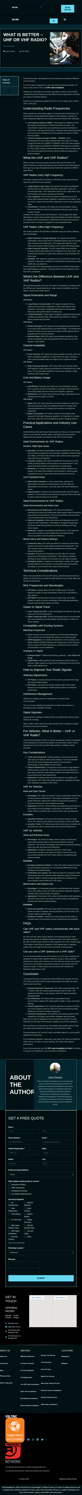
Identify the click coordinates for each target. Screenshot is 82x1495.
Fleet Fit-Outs (46, 1369)
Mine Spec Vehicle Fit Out (50, 1383)
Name (11, 1127)
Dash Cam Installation (28, 1391)
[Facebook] (28, 1439)
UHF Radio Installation (13, 1232)
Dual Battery (16, 1214)
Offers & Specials (6, 1383)
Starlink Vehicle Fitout (29, 1226)
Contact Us (4, 1363)
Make (44, 1149)
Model (10, 1159)
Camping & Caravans (19, 1191)
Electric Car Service (48, 1355)
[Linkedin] (37, 1439)
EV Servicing (16, 1219)
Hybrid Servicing (28, 1221)
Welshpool (65, 1356)
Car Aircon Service (27, 1363)
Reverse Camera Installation (51, 1390)
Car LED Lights (28, 1232)
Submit (41, 1278)
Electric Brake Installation (29, 1405)
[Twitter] (42, 1439)
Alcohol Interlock (28, 1204)
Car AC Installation (27, 1370)
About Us (3, 1356)
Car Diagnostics (26, 1377)
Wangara (65, 1363)
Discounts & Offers (18, 1184)
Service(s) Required (16, 1199)
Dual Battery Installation (29, 1398)
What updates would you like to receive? (23, 1181)
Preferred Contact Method (18, 1170)
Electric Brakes (28, 1215)
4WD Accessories (18, 1187)
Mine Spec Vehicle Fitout (14, 1226)
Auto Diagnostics (12, 1209)
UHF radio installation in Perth (60, 1048)
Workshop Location (16, 1248)
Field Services (46, 1362)
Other (29, 1236)
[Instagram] (33, 1439)
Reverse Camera (13, 1238)
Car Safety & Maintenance (21, 1194)
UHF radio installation (55, 88)
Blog (1, 1370)
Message (11, 1259)
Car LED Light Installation (29, 1384)
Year (44, 1159)
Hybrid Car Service (47, 1376)
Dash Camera (27, 1209)
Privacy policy (5, 1376)
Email (45, 1138)
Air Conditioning (13, 1204)
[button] (41, 7)
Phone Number (14, 1138)
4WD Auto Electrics (27, 1356)
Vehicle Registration (16, 1149)
